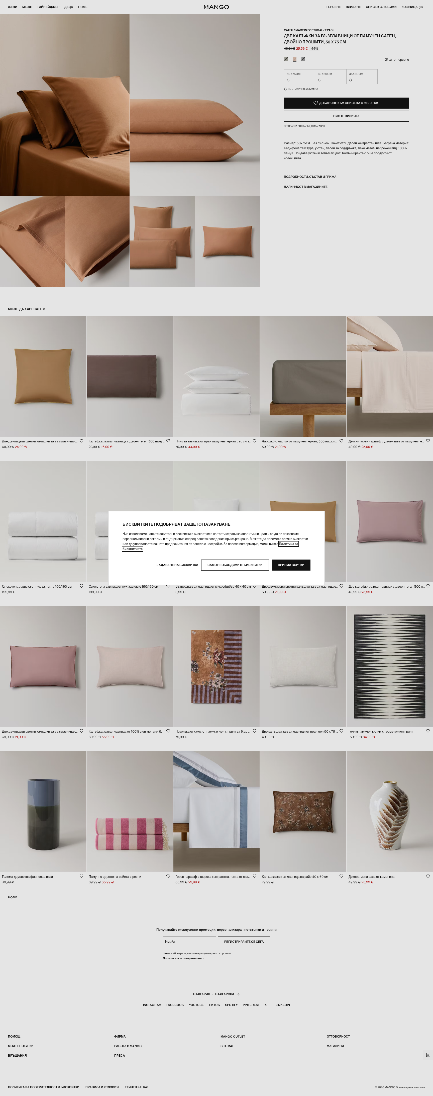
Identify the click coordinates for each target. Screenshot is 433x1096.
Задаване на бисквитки (177, 565)
